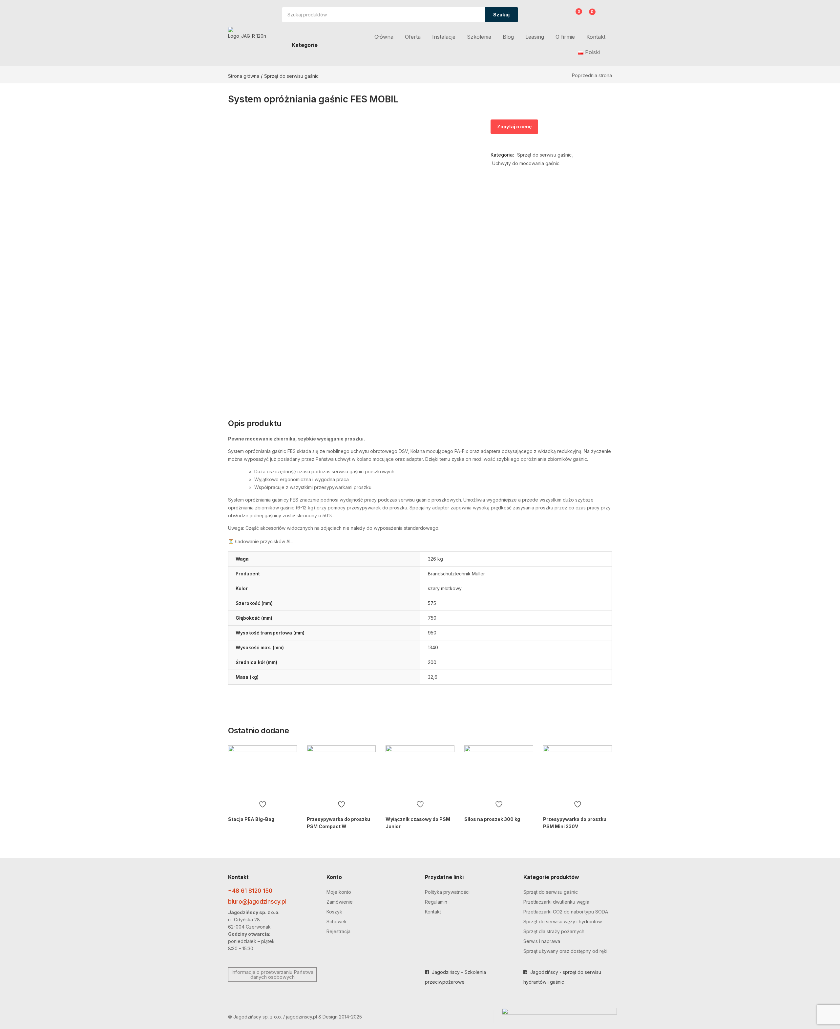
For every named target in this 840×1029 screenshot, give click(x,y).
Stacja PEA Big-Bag (251, 819)
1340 (433, 647)
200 (432, 662)
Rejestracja (338, 931)
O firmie (565, 36)
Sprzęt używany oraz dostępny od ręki (565, 951)
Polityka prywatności (447, 892)
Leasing (534, 36)
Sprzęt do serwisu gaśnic (291, 76)
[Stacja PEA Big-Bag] (262, 771)
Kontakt (595, 36)
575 (432, 603)
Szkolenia (479, 36)
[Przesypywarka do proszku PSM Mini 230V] (577, 771)
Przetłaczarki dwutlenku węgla (556, 902)
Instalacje (443, 36)
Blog (508, 36)
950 (432, 632)
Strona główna (243, 76)
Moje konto (338, 892)
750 (432, 618)
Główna (383, 36)
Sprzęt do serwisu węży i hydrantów (562, 921)
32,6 (432, 677)
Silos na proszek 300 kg (492, 819)
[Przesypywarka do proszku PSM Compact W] (341, 771)
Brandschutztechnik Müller (456, 573)
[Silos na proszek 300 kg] (498, 771)
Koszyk (334, 911)
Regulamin (436, 902)
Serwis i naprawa (541, 941)
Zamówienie (339, 902)
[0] (574, 15)
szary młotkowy (445, 588)
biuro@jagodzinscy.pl (257, 901)
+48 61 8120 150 (250, 890)
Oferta (413, 36)
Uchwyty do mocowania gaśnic (525, 163)
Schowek (336, 921)
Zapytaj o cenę (514, 126)
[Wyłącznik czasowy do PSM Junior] (420, 771)
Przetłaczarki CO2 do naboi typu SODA (565, 911)
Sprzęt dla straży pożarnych (553, 931)
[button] (588, 15)
